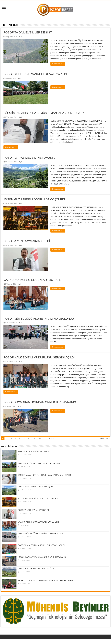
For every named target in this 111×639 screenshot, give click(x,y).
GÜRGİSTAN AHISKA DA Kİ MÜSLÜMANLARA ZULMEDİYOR (43, 113)
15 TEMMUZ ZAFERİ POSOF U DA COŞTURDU (34, 199)
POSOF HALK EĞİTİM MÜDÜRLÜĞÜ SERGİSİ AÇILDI (39, 357)
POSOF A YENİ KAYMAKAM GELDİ (26, 241)
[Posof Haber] (55, 9)
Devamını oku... (57, 64)
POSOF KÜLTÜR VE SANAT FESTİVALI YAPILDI (35, 74)
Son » (51, 439)
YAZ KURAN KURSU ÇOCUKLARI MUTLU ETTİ (34, 279)
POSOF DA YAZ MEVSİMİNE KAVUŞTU (29, 157)
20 (34, 439)
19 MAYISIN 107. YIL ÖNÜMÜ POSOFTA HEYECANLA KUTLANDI (46, 580)
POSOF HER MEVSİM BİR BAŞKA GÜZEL (36, 569)
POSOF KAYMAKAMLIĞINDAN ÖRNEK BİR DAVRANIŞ (39, 402)
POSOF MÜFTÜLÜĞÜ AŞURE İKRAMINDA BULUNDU (38, 318)
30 (40, 439)
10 (29, 439)
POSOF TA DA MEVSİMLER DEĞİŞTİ (28, 32)
